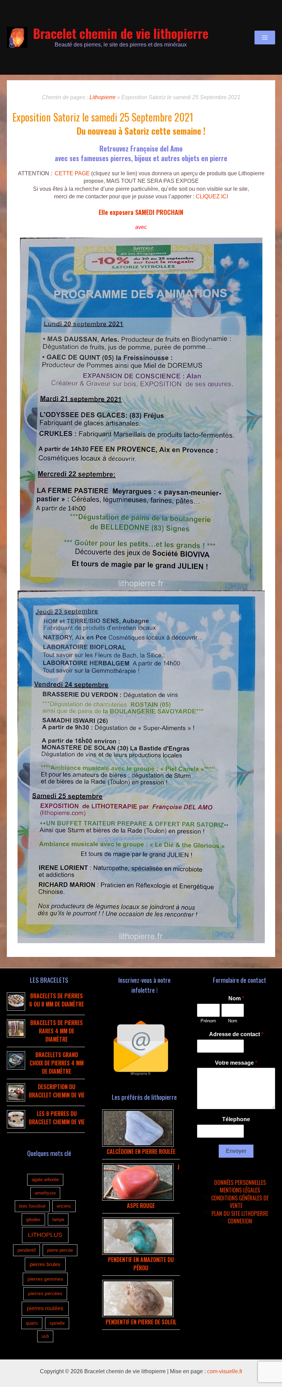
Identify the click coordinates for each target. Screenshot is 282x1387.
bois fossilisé (32, 1206)
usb (45, 1336)
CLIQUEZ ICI (212, 196)
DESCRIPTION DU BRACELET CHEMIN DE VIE (57, 1091)
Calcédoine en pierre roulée (141, 1151)
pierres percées (45, 1293)
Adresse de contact (236, 1034)
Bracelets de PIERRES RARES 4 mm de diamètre (56, 1031)
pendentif (27, 1250)
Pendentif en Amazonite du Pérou (141, 1263)
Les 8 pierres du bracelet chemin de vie (57, 1117)
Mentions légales (240, 1190)
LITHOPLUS (45, 1234)
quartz (32, 1323)
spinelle (57, 1323)
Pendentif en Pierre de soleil (141, 1322)
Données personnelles (240, 1182)
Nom (236, 998)
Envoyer (236, 1151)
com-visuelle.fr (224, 1371)
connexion (240, 1221)
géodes (33, 1219)
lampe (58, 1219)
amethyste (45, 1193)
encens (64, 1206)
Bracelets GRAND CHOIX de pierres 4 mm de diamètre (57, 1063)
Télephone (236, 1119)
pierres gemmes (45, 1279)
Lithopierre (102, 97)
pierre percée (60, 1250)
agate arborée (45, 1179)
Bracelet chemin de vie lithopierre (120, 33)
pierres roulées (45, 1308)
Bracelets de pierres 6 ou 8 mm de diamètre (56, 1000)
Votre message (236, 1063)
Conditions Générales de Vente (240, 1202)
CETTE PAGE (72, 173)
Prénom (208, 1020)
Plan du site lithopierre (239, 1213)
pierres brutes (45, 1264)
